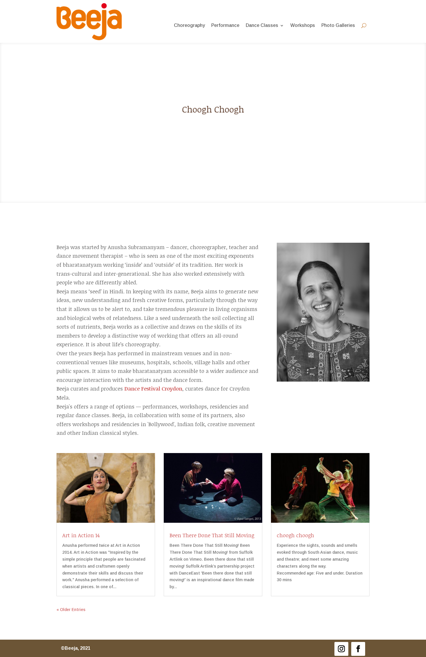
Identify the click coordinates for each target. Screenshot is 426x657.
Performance (225, 25)
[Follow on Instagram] (341, 649)
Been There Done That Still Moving (212, 535)
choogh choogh (295, 535)
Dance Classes (262, 25)
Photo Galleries (338, 25)
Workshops (302, 25)
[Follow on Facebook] (358, 649)
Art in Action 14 (81, 535)
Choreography (189, 25)
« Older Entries (71, 609)
